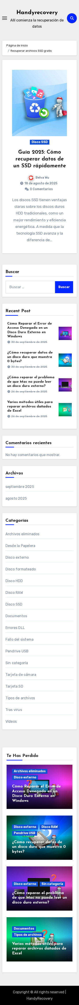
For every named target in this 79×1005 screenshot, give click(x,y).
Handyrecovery (37, 13)
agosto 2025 (16, 498)
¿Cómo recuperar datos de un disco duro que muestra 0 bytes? (30, 357)
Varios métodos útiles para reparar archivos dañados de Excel (30, 406)
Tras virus (13, 710)
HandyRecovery (40, 998)
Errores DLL (15, 628)
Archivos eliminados (22, 534)
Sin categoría (16, 663)
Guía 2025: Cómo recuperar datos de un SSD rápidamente (39, 159)
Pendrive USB (17, 651)
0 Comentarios (41, 189)
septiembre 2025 (19, 487)
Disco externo (17, 557)
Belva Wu (42, 178)
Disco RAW (14, 592)
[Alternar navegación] (4, 18)
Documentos (16, 616)
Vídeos (11, 721)
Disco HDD (14, 581)
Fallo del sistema (19, 639)
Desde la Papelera (20, 546)
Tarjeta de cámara (20, 675)
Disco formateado (20, 569)
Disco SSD (40, 142)
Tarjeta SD (14, 686)
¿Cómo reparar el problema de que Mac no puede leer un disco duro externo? (30, 382)
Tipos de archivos (20, 698)
